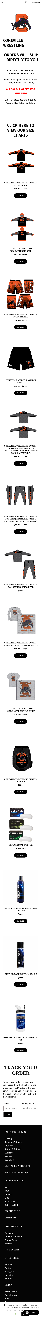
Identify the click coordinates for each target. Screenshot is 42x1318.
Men (7, 1187)
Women (8, 1194)
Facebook (9, 1264)
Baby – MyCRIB (11, 1205)
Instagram (9, 1271)
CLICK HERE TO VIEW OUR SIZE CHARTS (20, 130)
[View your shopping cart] (25, 2)
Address (8, 1244)
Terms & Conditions (14, 1236)
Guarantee (10, 1153)
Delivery (8, 1138)
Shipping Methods (13, 1142)
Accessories (10, 1201)
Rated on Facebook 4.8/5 (16, 1172)
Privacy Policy (11, 1240)
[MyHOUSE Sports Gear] (2, 2)
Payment (9, 1145)
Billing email (28, 1103)
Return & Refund (13, 1149)
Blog (7, 1298)
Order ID (7, 1103)
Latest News (10, 1218)
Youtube (8, 1279)
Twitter (8, 1268)
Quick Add (20, 195)
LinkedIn (9, 1275)
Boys (7, 1191)
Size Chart (9, 1160)
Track (8, 1114)
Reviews (8, 1156)
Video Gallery (11, 1295)
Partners (9, 1233)
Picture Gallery (11, 1291)
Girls (7, 1198)
